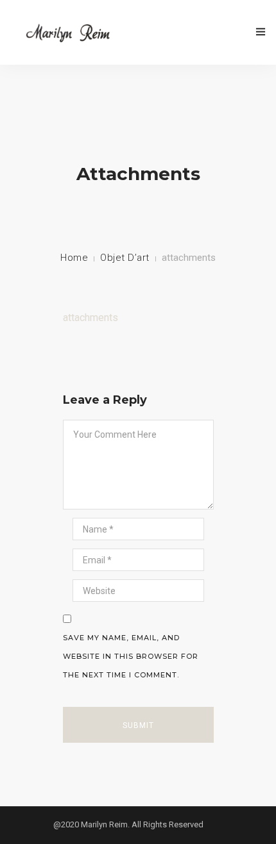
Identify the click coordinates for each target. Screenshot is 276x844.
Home (74, 257)
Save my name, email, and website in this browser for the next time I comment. (130, 656)
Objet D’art (125, 257)
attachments (90, 317)
